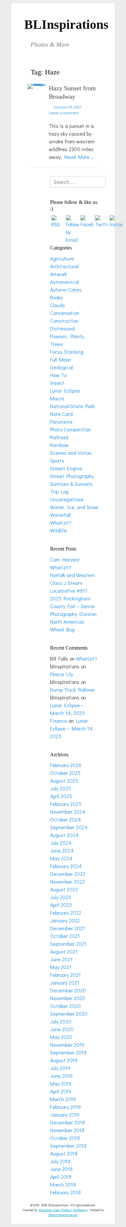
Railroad (59, 437)
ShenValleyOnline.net (62, 1215)
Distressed (62, 328)
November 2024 (67, 811)
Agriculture (62, 258)
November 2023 (67, 881)
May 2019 (60, 1083)
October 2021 (65, 935)
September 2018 (68, 1145)
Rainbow (59, 444)
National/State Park (72, 406)
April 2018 (60, 1176)
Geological (61, 367)
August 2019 (64, 1060)
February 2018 (65, 1192)
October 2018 (65, 1137)
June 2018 (61, 1169)
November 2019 (67, 1044)
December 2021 (67, 928)
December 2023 (67, 873)
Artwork (58, 274)
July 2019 (60, 1068)
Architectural (64, 266)
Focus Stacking (66, 351)
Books (56, 297)
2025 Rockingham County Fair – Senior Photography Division (73, 606)
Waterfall (60, 514)
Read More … (79, 156)
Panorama (61, 421)
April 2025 (61, 796)
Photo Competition (70, 429)
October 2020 (65, 1005)
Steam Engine (66, 468)
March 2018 (63, 1184)
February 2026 (65, 765)
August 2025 (64, 780)
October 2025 (65, 772)
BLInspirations (66, 24)
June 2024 (62, 850)
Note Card (61, 413)
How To (58, 375)
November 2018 (67, 1130)
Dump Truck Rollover (72, 689)
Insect (57, 382)
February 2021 (65, 974)
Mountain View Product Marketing (63, 1210)
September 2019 (68, 1052)
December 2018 (67, 1122)
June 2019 (61, 1075)
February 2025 (65, 803)
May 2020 (61, 1036)
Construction (64, 320)
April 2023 (61, 904)
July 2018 (60, 1161)
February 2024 (66, 866)
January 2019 (64, 1114)
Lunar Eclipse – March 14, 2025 (72, 728)
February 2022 (65, 912)
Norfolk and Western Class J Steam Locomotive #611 (72, 583)
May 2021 (60, 967)
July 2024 (60, 842)
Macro (57, 398)
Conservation (64, 312)
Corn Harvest (65, 559)
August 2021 (64, 951)
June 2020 (62, 1029)
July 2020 (60, 1021)
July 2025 (60, 788)
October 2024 (65, 819)
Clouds (57, 305)
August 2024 (64, 834)
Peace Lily (61, 674)
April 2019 (60, 1091)
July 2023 (60, 897)
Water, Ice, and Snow (74, 507)
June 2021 (61, 959)
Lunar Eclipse (65, 390)
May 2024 (61, 858)
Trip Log (59, 491)
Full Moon (60, 359)
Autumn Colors (66, 289)
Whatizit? (60, 522)
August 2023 (64, 889)
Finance (58, 720)
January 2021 (64, 982)
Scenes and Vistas (71, 452)
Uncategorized (66, 499)
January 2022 (65, 920)
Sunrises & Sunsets (71, 483)
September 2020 (69, 1013)
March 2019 (63, 1099)
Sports (57, 460)
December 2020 (68, 990)
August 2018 (64, 1153)
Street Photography (72, 476)
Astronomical (64, 281)
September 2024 (69, 827)
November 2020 (67, 998)
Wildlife (58, 530)
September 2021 (68, 943)
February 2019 (65, 1106)
